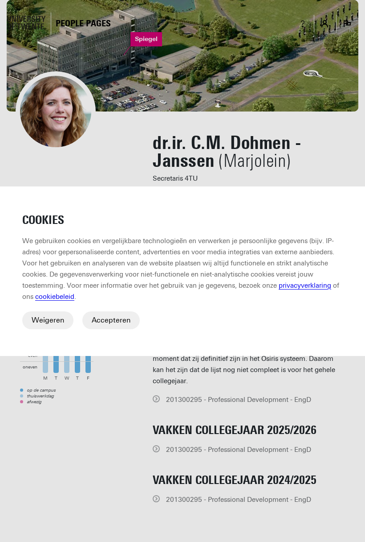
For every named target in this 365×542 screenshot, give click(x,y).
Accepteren (111, 320)
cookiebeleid (54, 297)
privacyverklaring (305, 285)
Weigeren (48, 320)
